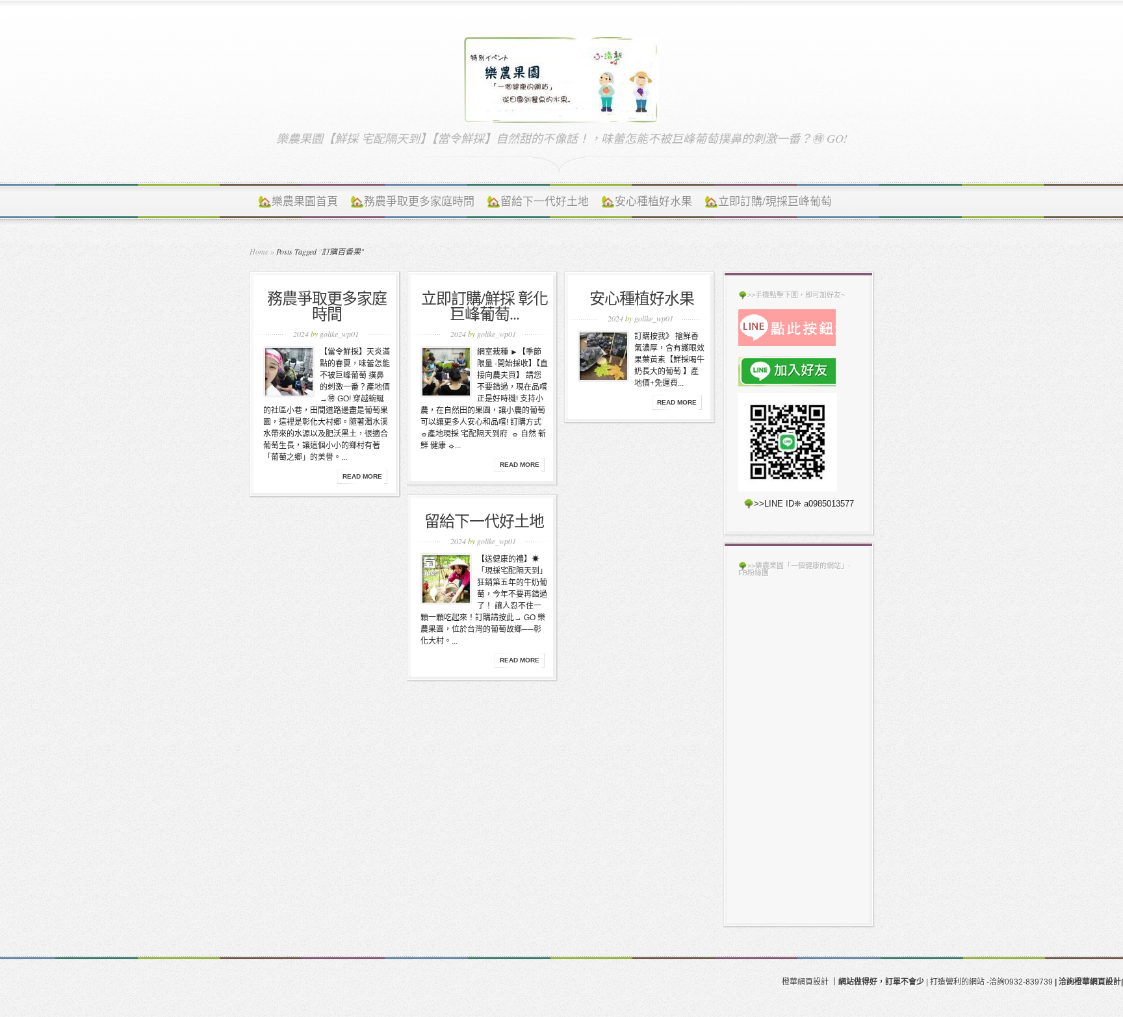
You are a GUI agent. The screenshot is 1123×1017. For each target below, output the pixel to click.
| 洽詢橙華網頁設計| (1089, 981)
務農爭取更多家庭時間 (327, 306)
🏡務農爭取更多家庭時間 (412, 201)
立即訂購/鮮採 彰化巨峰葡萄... (484, 306)
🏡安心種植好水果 (646, 201)
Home (259, 251)
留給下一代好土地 (484, 520)
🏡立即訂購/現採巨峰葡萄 (768, 201)
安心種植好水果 (641, 298)
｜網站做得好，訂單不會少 (877, 981)
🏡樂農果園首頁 (298, 201)
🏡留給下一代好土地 (538, 201)
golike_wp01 (339, 334)
